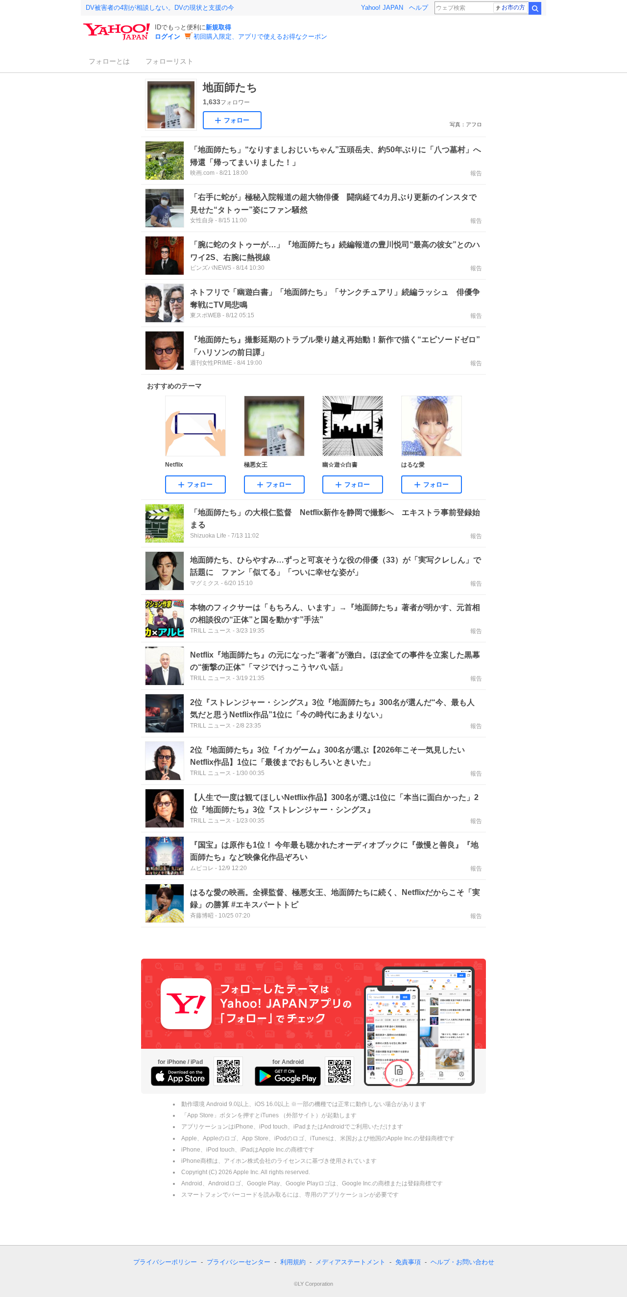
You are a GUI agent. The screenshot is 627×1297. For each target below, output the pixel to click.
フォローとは (109, 61)
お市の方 (513, 7)
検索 (535, 8)
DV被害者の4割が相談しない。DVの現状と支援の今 (160, 7)
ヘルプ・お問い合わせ (462, 1262)
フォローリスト (169, 61)
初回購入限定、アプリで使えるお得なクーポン (260, 36)
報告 (476, 173)
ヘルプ (418, 7)
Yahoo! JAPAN (382, 7)
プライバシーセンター (238, 1262)
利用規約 (293, 1262)
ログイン (167, 36)
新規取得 (218, 27)
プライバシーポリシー (165, 1262)
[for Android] (288, 1076)
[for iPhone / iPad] (180, 1076)
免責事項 (408, 1262)
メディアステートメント (350, 1262)
